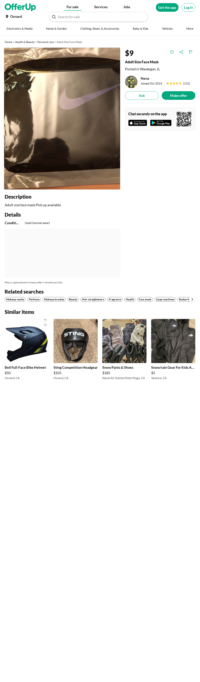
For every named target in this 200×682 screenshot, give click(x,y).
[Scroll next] (192, 299)
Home (8, 42)
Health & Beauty (25, 42)
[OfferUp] (20, 7)
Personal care (45, 42)
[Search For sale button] (54, 16)
